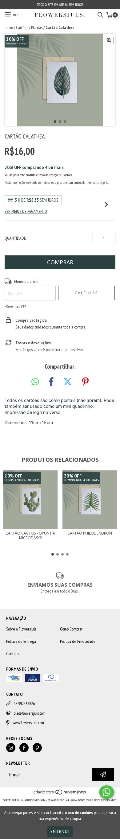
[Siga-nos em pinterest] (37, 747)
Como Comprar (71, 629)
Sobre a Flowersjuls (21, 629)
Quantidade (15, 238)
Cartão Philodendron (89, 533)
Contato (12, 653)
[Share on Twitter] (68, 382)
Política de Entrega (21, 641)
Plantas (36, 27)
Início (9, 27)
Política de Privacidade (77, 641)
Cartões (22, 27)
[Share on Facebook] (51, 382)
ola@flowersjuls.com (30, 713)
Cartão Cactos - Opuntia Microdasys (30, 535)
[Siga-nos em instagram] (10, 747)
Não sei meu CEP (15, 306)
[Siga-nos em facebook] (24, 747)
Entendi (60, 831)
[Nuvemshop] (60, 794)
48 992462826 (24, 703)
